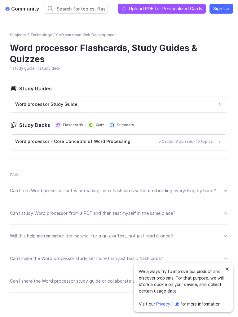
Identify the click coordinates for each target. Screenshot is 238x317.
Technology (41, 35)
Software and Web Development (86, 35)
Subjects (18, 35)
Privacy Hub (167, 303)
